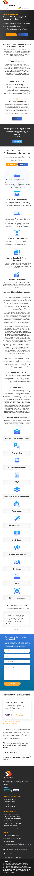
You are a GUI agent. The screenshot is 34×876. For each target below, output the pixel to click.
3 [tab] (17, 629)
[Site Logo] (5, 3)
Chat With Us (22, 35)
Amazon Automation (10, 799)
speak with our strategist (20, 714)
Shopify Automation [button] (10, 804)
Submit (12, 684)
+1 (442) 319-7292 (12, 7)
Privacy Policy (18, 857)
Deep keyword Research (11, 814)
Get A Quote (11, 35)
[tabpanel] (17, 619)
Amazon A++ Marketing (11, 828)
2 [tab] (15, 629)
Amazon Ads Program (10, 825)
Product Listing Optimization (12, 816)
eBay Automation (9, 806)
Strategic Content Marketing (12, 823)
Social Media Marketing (11, 821)
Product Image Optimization (12, 819)
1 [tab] (14, 629)
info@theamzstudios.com (11, 835)
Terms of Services (9, 857)
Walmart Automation (10, 802)
